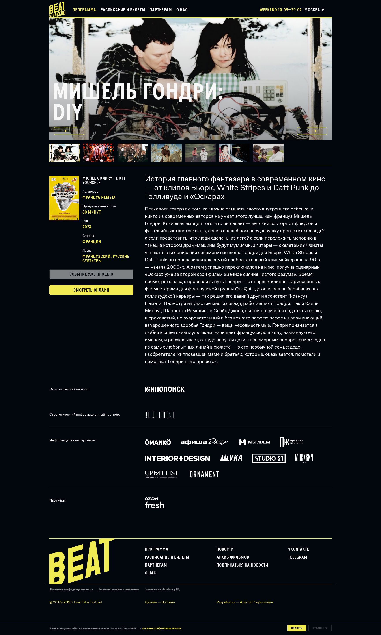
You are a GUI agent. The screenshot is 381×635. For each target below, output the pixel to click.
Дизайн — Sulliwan (160, 602)
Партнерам (160, 10)
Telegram (297, 557)
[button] (100, 153)
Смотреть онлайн (91, 290)
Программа (84, 10)
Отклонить (320, 628)
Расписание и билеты (123, 10)
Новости (225, 549)
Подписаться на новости (242, 565)
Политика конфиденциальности (71, 589)
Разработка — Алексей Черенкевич (245, 602)
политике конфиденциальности (161, 628)
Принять (297, 628)
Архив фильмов (233, 557)
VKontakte (298, 549)
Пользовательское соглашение (118, 589)
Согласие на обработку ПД (162, 589)
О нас (182, 10)
